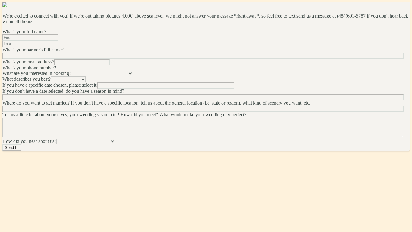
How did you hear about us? (29, 141)
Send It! (12, 147)
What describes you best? (26, 79)
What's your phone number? (29, 67)
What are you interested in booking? (36, 73)
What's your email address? (28, 61)
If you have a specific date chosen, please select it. (49, 85)
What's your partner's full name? (33, 49)
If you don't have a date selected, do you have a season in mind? (63, 91)
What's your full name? (24, 31)
